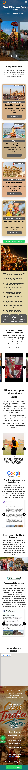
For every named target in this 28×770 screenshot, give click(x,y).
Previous (3, 367)
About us (14, 717)
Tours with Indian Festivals (14, 740)
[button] (3, 738)
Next (24, 367)
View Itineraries (14, 116)
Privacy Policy (14, 725)
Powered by (5, 755)
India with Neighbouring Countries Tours (14, 744)
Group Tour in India (14, 738)
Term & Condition (14, 727)
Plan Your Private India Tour (13, 241)
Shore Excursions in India (14, 747)
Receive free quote (14, 767)
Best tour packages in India (14, 735)
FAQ (14, 722)
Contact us (14, 720)
